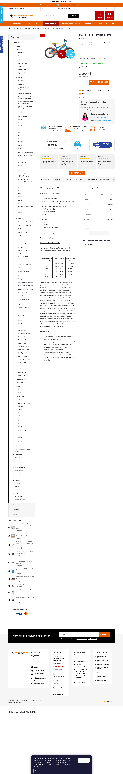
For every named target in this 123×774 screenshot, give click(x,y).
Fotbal (16, 464)
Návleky (20, 406)
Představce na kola (23, 349)
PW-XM (20, 145)
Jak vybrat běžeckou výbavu (103, 671)
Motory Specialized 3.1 (24, 272)
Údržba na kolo (22, 369)
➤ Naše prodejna (58, 695)
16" (112, 214)
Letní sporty (16, 42)
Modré (111, 200)
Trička (20, 409)
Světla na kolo (22, 362)
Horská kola (21, 56)
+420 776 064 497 (39, 674)
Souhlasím (83, 760)
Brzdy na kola (22, 70)
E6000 (20, 200)
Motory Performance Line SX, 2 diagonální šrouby (25, 107)
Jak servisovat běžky (103, 664)
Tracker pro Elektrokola (24, 307)
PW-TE (20, 132)
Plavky (16, 493)
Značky (15, 514)
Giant (19, 170)
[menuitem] (16, 23)
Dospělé (20, 389)
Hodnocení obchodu (52, 143)
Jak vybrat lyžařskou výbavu (103, 681)
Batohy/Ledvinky (19, 490)
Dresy (20, 420)
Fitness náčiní (18, 496)
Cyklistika (17, 46)
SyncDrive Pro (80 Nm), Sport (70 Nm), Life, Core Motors (25, 181)
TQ (19, 215)
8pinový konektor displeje (25, 293)
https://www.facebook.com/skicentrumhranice (40, 678)
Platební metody (80, 661)
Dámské (20, 413)
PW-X (20, 129)
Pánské (20, 416)
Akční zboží (16, 509)
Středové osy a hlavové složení (24, 319)
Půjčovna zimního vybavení (81, 676)
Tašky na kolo (22, 66)
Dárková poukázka (20, 499)
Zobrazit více (77, 173)
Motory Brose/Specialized (25, 222)
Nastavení (38, 771)
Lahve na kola (22, 330)
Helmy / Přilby (19, 470)
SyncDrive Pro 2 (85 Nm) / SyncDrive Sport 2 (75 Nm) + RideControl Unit (25, 175)
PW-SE (20, 126)
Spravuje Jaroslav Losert (14, 703)
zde (41, 767)
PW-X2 (20, 135)
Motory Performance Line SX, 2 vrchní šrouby (25, 102)
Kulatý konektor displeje (25, 279)
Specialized (21, 247)
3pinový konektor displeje (25, 282)
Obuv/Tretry (19, 445)
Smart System (22, 81)
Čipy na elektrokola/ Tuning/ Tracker (26, 73)
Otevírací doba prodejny (16, 9)
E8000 (20, 190)
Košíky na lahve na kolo (24, 327)
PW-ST (20, 142)
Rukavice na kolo (21, 379)
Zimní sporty (16, 505)
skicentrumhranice (39, 683)
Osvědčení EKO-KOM (82, 680)
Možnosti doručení (87, 67)
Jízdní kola (19, 49)
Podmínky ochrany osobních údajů (81, 672)
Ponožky (20, 441)
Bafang (20, 276)
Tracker (20, 304)
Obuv (16, 477)
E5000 (20, 203)
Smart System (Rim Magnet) (23, 88)
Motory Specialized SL (24, 232)
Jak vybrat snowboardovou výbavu (101, 676)
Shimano (20, 187)
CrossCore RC (22, 162)
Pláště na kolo (22, 343)
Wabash (20, 165)
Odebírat (104, 634)
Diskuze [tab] (68, 179)
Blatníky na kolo (22, 63)
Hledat (73, 16)
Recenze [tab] (57, 179)
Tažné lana (21, 366)
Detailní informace (101, 48)
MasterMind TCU (23, 239)
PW (19, 139)
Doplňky (18, 60)
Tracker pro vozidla (23, 311)
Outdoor (17, 487)
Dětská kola (21, 53)
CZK (109, 9)
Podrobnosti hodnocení (104, 43)
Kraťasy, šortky (22, 431)
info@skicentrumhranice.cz (102, 121)
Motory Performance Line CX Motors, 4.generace (25, 92)
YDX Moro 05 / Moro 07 (25, 156)
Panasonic (21, 212)
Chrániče (17, 483)
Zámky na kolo (22, 372)
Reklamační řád (80, 667)
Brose (20, 219)
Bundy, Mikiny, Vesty (24, 403)
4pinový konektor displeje (25, 285)
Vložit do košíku (100, 82)
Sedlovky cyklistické (23, 356)
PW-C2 (20, 148)
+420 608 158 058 (99, 118)
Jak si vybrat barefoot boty (103, 661)
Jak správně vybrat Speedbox (102, 657)
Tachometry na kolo (23, 346)
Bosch (20, 78)
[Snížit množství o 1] (86, 83)
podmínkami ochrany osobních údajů (86, 639)
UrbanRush (21, 159)
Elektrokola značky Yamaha (25, 152)
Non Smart (21, 84)
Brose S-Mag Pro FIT (24, 243)
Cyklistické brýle (20, 386)
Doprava (78, 664)
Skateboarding (19, 454)
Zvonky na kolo (22, 375)
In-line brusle (18, 458)
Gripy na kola (22, 316)
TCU (19, 236)
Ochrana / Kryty (22, 337)
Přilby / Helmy (20, 383)
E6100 (20, 197)
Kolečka (20, 324)
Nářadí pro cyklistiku (24, 333)
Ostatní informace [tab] (91, 179)
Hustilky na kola (22, 353)
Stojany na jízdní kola (24, 359)
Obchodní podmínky (81, 669)
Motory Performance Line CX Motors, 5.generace (25, 97)
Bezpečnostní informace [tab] (106, 179)
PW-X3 (20, 119)
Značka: (82, 98)
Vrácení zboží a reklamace (80, 683)
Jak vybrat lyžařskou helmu (103, 667)
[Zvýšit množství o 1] (86, 81)
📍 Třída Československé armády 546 (58, 658)
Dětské (20, 392)
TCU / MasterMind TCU (24, 225)
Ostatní (20, 228)
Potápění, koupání (20, 467)
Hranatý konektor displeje (25, 289)
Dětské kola (109, 219)
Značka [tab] (79, 179)
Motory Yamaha (22, 116)
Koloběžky (17, 461)
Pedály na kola (22, 340)
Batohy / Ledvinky (21, 397)
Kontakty (78, 659)
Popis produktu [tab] (46, 179)
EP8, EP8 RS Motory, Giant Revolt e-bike (25, 207)
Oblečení (18, 400)
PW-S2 (20, 122)
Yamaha (20, 113)
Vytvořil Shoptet (110, 701)
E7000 (20, 193)
